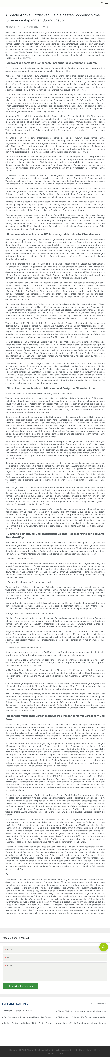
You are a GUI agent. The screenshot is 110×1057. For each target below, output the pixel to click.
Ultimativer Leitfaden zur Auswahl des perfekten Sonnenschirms (18, 1010)
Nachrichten (101, 1004)
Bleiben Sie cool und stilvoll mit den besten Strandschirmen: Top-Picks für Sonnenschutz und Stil (29, 1023)
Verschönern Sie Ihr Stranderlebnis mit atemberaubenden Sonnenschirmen (83, 1023)
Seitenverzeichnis (55, 1053)
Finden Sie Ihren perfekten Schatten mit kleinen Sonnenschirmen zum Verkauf (83, 1011)
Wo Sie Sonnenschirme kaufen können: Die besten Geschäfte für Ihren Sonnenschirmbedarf (29, 1017)
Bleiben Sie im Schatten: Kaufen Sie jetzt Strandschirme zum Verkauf (83, 1017)
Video (91, 1004)
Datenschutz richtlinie (89, 1050)
